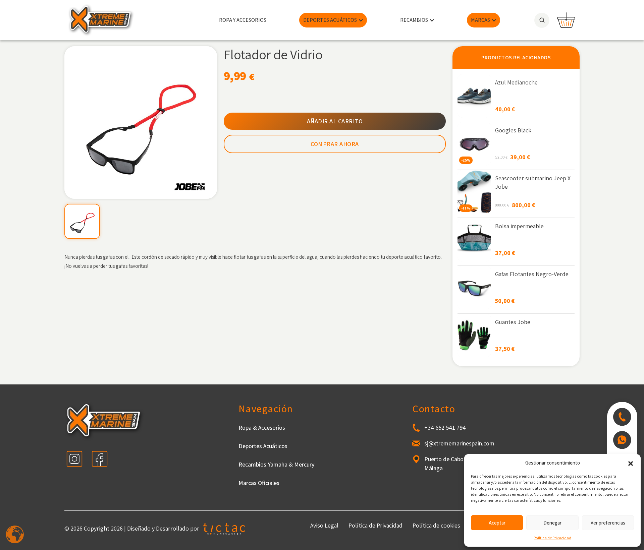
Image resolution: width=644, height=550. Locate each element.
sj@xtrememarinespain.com (459, 443)
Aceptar (497, 523)
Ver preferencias (608, 523)
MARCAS (480, 19)
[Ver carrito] (566, 20)
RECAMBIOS (414, 19)
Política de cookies (436, 525)
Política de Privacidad (552, 537)
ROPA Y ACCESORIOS (242, 19)
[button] (630, 463)
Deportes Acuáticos (262, 446)
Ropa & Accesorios (261, 427)
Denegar (552, 523)
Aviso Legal (324, 525)
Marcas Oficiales (258, 483)
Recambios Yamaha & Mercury (276, 464)
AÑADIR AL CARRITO (335, 121)
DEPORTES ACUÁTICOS (330, 19)
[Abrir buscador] (541, 20)
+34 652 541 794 (445, 427)
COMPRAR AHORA (335, 144)
